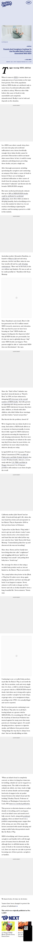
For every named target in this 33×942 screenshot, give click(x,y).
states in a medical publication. (19, 804)
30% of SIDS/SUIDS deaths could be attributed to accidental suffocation (15, 196)
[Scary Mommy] (7, 4)
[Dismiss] (30, 927)
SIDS (16, 77)
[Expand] (25, 927)
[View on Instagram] (16, 298)
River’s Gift (13, 259)
